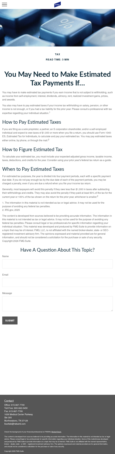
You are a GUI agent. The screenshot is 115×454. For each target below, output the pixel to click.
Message (7, 293)
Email (5, 274)
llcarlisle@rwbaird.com (15, 423)
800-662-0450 (21, 407)
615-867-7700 (18, 404)
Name (5, 256)
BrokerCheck (56, 431)
